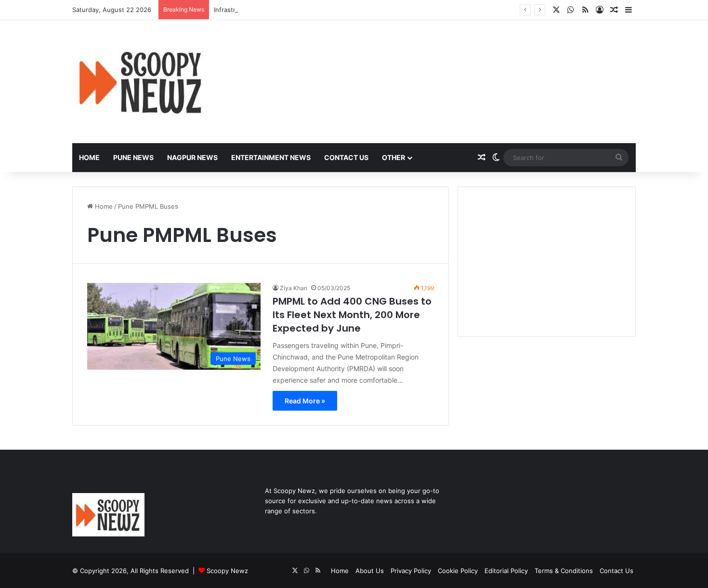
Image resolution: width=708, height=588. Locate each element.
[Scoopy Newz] (141, 82)
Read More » (305, 401)
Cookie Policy (458, 571)
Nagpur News (192, 157)
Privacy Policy (411, 571)
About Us (369, 571)
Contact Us (346, 157)
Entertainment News (271, 157)
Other (393, 157)
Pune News (133, 157)
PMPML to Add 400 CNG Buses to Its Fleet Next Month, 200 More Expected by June (352, 314)
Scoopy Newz (227, 571)
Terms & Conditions (564, 571)
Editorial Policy (506, 571)
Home (89, 157)
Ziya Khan (293, 288)
